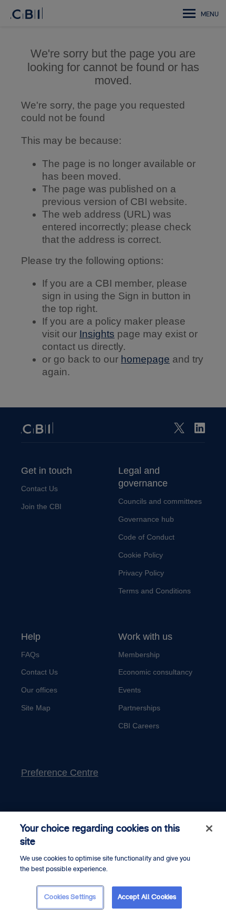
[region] (113, 864)
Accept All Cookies (147, 897)
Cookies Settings (70, 897)
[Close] (209, 828)
